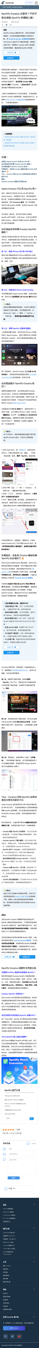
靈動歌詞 (22, 450)
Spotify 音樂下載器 (22, 896)
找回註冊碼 (6, 1303)
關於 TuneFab (6, 1266)
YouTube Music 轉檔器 (9, 1215)
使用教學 (5, 1300)
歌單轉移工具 (6, 1221)
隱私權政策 (6, 1275)
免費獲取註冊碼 (7, 1309)
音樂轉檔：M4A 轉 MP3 (9, 1239)
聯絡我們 (5, 1269)
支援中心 (5, 1293)
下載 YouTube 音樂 (8, 1242)
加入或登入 (29, 2)
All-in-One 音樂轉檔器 (9, 1218)
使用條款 (5, 1272)
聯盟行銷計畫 (6, 1282)
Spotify (9, 7)
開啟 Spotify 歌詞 (19, 403)
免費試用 (10, 52)
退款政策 (5, 1306)
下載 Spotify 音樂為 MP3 (12, 1096)
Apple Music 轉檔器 (8, 1212)
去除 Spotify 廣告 (9, 1114)
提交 (14, 1178)
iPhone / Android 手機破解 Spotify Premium (15, 1105)
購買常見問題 (6, 1296)
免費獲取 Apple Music (9, 1236)
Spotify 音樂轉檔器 (8, 1208)
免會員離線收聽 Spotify (19, 670)
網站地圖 (5, 1278)
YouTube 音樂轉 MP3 (8, 1245)
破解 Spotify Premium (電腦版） (14, 1100)
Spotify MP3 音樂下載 (9, 1232)
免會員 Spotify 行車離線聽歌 (15, 100)
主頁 (3, 7)
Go (32, 1118)
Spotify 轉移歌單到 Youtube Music (8, 1253)
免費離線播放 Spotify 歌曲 (12, 1110)
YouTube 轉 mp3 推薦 (9, 1248)
